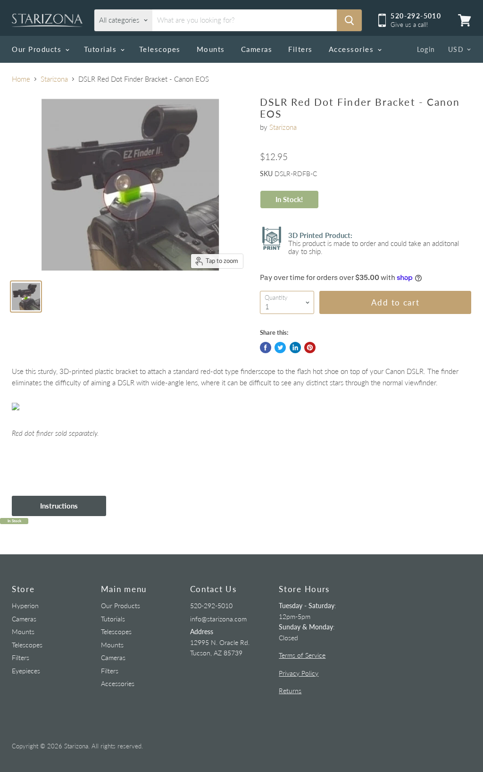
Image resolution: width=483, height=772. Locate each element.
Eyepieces (26, 671)
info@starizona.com (218, 619)
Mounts (211, 49)
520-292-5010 (211, 606)
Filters (300, 49)
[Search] (349, 20)
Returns (290, 691)
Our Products (38, 49)
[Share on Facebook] (265, 347)
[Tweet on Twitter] (280, 347)
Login (426, 49)
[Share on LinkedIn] (295, 347)
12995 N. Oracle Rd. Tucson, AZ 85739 (220, 642)
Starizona (54, 79)
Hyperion (25, 606)
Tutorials (101, 49)
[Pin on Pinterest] (310, 347)
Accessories (352, 49)
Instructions (59, 505)
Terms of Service (302, 655)
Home (21, 79)
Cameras (257, 49)
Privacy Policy (298, 673)
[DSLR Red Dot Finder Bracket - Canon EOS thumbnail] (26, 296)
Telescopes (160, 49)
